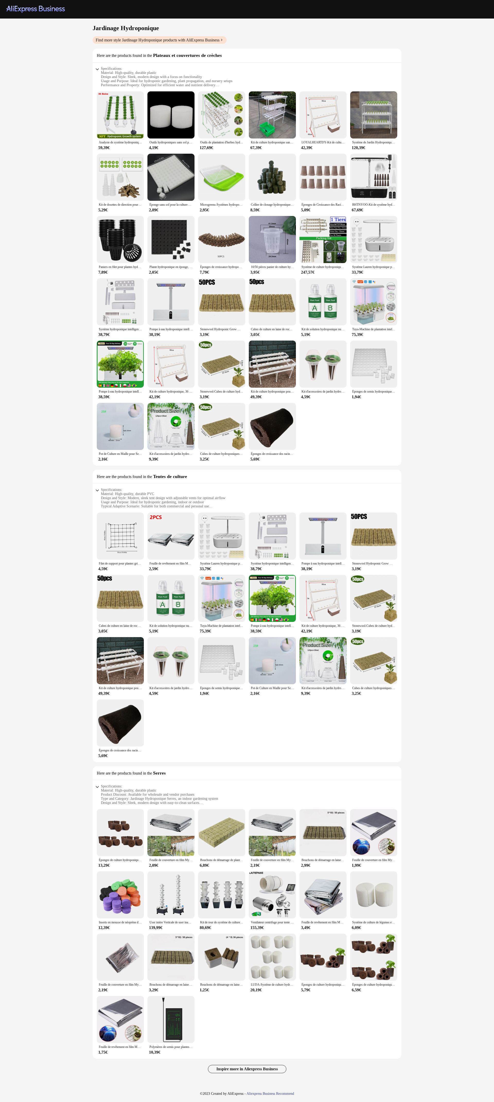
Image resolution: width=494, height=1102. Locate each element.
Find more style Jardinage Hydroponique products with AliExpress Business (157, 40)
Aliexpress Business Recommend (270, 1094)
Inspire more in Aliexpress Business (247, 1069)
